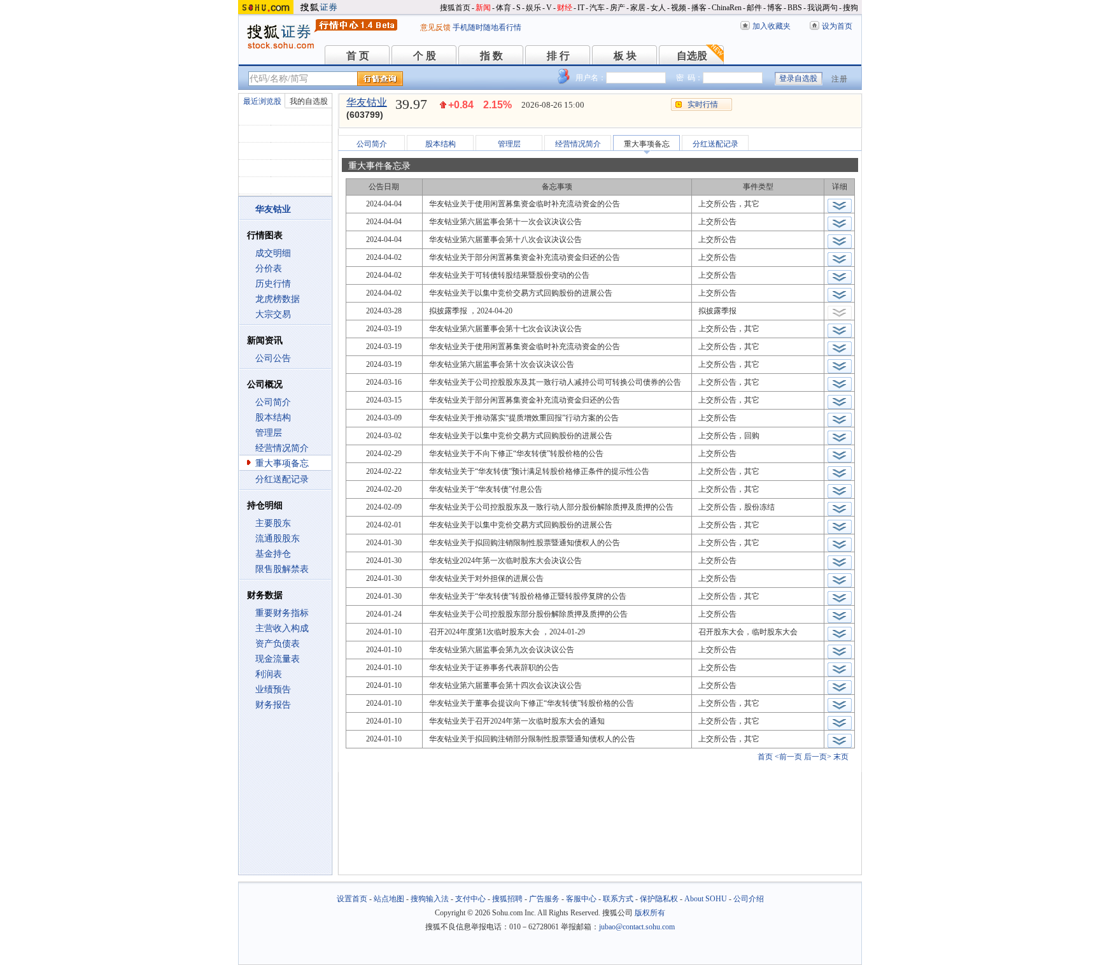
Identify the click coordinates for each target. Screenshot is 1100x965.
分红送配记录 (282, 479)
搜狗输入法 (430, 898)
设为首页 (837, 26)
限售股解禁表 (282, 569)
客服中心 (581, 898)
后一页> (817, 756)
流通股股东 (277, 538)
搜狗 (850, 7)
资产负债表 (277, 643)
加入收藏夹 (771, 26)
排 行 (558, 55)
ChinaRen (727, 7)
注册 (839, 79)
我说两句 (822, 7)
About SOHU (705, 898)
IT (580, 7)
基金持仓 (273, 554)
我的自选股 (309, 101)
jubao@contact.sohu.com (637, 926)
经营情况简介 (282, 448)
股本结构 (273, 417)
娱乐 (533, 7)
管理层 (268, 433)
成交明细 (273, 253)
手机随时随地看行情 (487, 27)
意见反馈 (435, 27)
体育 (503, 7)
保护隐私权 (659, 898)
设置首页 (352, 898)
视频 (678, 7)
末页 (841, 756)
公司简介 (273, 402)
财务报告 (273, 705)
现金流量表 (277, 659)
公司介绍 (748, 898)
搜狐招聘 (507, 898)
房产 (617, 7)
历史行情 (273, 284)
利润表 (268, 674)
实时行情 (703, 104)
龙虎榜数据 (277, 299)
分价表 (268, 268)
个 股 (424, 55)
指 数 (491, 55)
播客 (699, 7)
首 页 (357, 55)
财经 (564, 7)
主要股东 (273, 523)
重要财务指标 (282, 613)
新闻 (483, 7)
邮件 (754, 7)
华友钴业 (366, 102)
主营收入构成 (282, 628)
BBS (794, 7)
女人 (658, 7)
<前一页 (788, 756)
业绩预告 (273, 689)
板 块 (625, 55)
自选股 (692, 55)
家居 (637, 7)
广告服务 (544, 898)
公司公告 (273, 358)
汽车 (597, 7)
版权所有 (650, 912)
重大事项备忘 (282, 463)
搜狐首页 (455, 7)
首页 (765, 756)
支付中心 (470, 898)
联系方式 (618, 898)
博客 (774, 7)
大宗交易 (273, 314)
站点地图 (389, 898)
